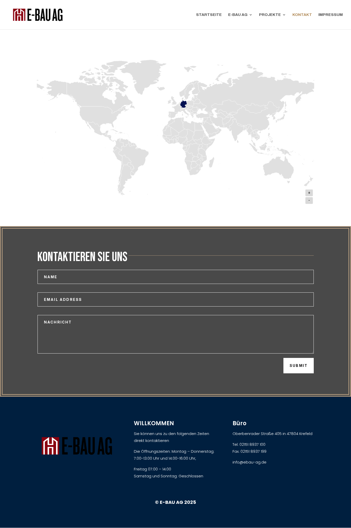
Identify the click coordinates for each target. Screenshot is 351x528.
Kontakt (302, 15)
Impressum (330, 15)
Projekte (270, 15)
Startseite (209, 15)
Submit (299, 365)
